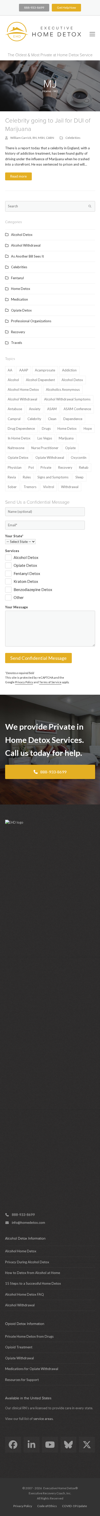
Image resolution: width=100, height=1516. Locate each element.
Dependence (72, 419)
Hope (88, 428)
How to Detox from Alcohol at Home (32, 1273)
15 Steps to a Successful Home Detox (33, 1283)
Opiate (70, 448)
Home (46, 91)
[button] (92, 34)
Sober (12, 487)
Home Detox (20, 289)
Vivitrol (48, 487)
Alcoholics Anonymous (63, 389)
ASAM (52, 409)
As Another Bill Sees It (27, 256)
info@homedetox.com (28, 1222)
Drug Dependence (21, 428)
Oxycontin (78, 457)
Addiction (69, 370)
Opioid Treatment (18, 1347)
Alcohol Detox (22, 235)
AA (10, 370)
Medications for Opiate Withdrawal (31, 1369)
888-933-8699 (34, 7)
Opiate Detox (21, 310)
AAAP (23, 370)
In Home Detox (19, 438)
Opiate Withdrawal (49, 457)
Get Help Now (66, 7)
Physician (15, 467)
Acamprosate (45, 370)
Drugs (46, 428)
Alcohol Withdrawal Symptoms (67, 399)
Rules (27, 477)
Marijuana (66, 438)
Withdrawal (69, 487)
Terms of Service (50, 682)
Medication (19, 299)
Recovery (18, 332)
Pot (31, 467)
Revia (12, 477)
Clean (52, 419)
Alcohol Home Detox (23, 389)
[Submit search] (89, 206)
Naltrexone (16, 448)
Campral (14, 419)
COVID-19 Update (74, 1506)
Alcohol (13, 380)
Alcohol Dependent (40, 380)
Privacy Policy (24, 682)
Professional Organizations (31, 321)
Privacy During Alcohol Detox (27, 1262)
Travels (16, 343)
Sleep (79, 477)
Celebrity (34, 419)
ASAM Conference (77, 409)
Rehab (83, 467)
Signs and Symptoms (52, 477)
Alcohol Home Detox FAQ (24, 1294)
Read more (18, 176)
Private (46, 467)
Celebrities (73, 138)
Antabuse (15, 409)
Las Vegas (44, 438)
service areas (43, 1419)
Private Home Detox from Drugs (29, 1336)
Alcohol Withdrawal (26, 245)
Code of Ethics (47, 1506)
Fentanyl (17, 278)
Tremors (30, 487)
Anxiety (35, 409)
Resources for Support (22, 1380)
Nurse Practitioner (44, 448)
